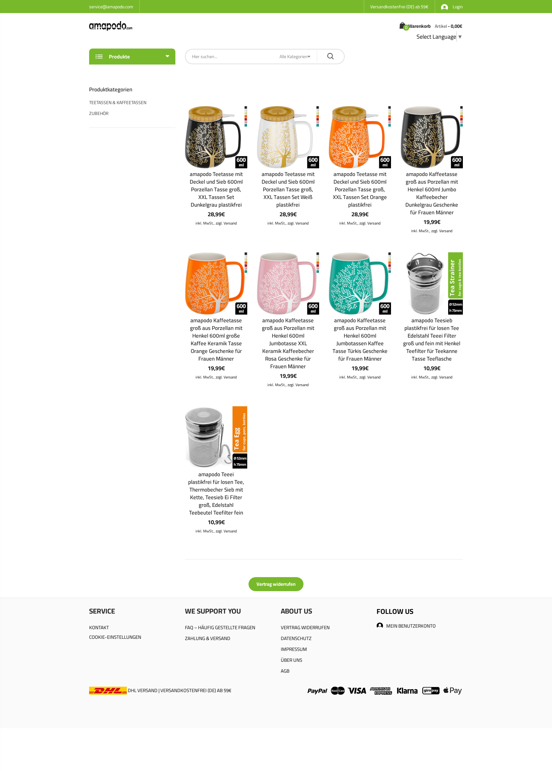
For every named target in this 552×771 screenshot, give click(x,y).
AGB (285, 671)
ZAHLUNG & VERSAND (207, 638)
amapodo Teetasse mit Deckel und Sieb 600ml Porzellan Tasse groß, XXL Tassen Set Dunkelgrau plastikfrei (216, 189)
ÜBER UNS (291, 660)
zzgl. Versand (226, 223)
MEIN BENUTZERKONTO (411, 625)
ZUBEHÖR (99, 113)
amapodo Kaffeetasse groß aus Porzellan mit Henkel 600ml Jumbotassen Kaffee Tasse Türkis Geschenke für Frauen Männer (360, 339)
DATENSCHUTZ (296, 638)
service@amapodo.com (111, 7)
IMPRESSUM (294, 649)
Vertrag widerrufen (276, 584)
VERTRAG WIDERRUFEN (305, 627)
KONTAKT (99, 627)
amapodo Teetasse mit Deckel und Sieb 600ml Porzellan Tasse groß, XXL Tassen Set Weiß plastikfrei (288, 189)
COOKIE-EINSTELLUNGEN (115, 637)
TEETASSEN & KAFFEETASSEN (117, 102)
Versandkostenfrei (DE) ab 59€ (399, 7)
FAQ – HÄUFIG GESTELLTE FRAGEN (220, 627)
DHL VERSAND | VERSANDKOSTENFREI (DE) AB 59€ (179, 690)
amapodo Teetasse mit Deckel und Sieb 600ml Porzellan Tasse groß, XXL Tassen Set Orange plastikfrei (360, 189)
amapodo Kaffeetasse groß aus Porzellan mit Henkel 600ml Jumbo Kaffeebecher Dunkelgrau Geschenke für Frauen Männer (431, 193)
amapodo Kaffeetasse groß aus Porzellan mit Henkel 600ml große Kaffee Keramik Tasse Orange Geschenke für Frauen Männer (216, 339)
